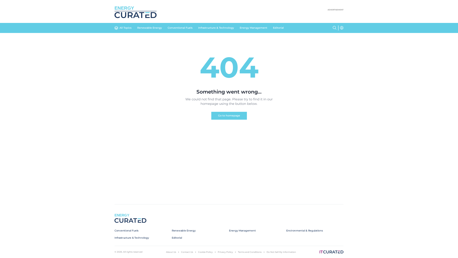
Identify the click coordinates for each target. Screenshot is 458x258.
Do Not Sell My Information (281, 252)
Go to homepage (229, 115)
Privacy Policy (225, 252)
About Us (171, 252)
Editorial (278, 27)
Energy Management (253, 27)
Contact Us (187, 252)
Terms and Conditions (250, 252)
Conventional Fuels (180, 27)
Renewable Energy (149, 27)
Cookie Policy (205, 252)
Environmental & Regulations (304, 230)
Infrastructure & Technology (216, 27)
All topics (125, 27)
